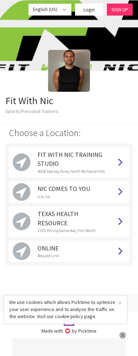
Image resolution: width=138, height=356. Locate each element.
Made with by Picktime (69, 331)
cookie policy (69, 316)
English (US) (45, 9)
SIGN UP (119, 9)
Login (89, 9)
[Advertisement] (69, 347)
